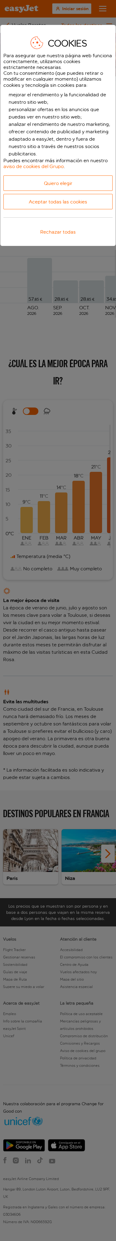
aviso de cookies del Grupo (33, 166)
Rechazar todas (58, 232)
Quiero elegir (58, 183)
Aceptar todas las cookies (58, 202)
